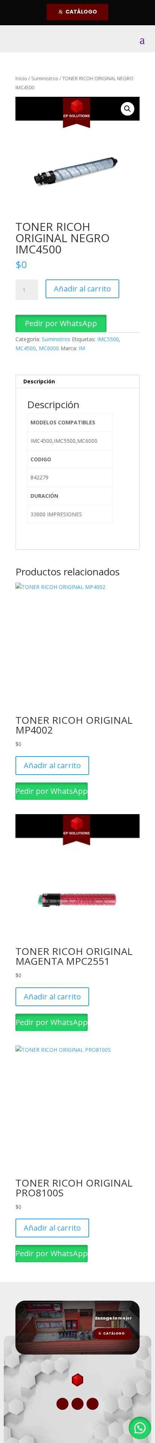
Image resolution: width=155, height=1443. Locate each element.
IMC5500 (108, 339)
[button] (127, 109)
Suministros (44, 78)
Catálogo (81, 11)
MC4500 (25, 348)
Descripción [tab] (39, 381)
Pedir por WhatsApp (61, 323)
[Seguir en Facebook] (62, 1404)
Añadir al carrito (82, 289)
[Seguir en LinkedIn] (93, 1404)
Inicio (21, 78)
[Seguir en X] (77, 1404)
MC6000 (49, 348)
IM (82, 348)
